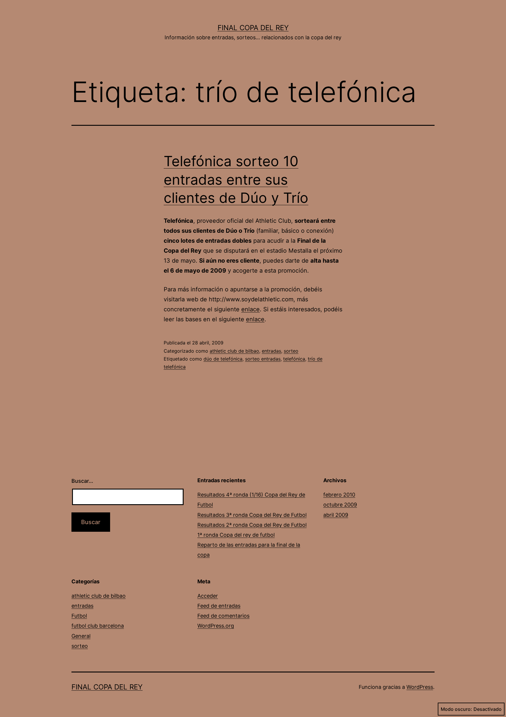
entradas (271, 351)
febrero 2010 (339, 495)
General (80, 636)
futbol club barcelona (97, 626)
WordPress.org (215, 626)
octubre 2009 (340, 505)
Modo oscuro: (456, 709)
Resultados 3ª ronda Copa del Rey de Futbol (252, 515)
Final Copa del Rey (253, 27)
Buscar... (82, 481)
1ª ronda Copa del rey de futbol (236, 535)
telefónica (294, 359)
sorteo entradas (263, 359)
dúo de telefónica (223, 359)
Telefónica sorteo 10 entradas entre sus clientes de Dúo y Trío (236, 179)
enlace (250, 309)
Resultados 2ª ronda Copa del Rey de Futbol (252, 525)
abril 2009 (335, 515)
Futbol (79, 616)
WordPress (419, 687)
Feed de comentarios (223, 616)
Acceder (207, 596)
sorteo (291, 351)
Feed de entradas (218, 606)
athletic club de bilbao (234, 351)
